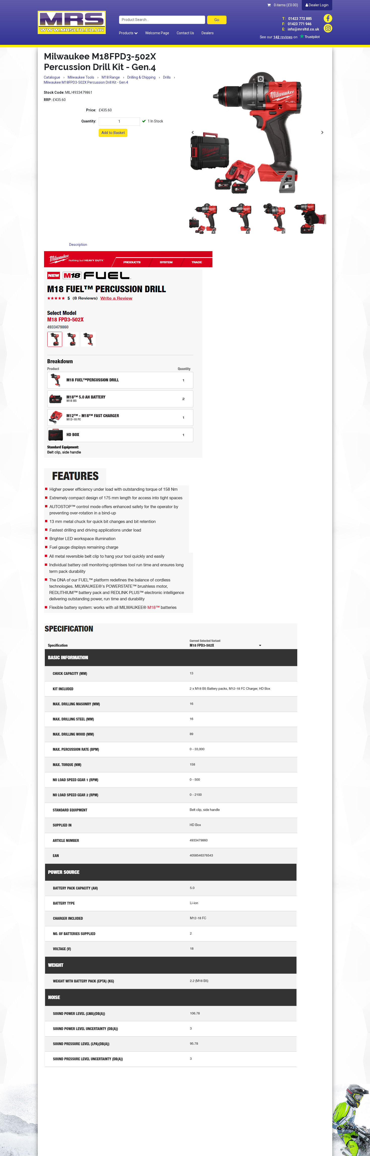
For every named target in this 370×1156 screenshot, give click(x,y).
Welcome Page (157, 33)
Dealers (208, 33)
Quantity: (88, 121)
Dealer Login (318, 5)
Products (126, 33)
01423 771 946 (296, 24)
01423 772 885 (297, 19)
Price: (91, 110)
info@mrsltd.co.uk (300, 29)
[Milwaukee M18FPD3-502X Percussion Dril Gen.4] (257, 132)
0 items (285, 5)
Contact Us (185, 33)
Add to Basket (113, 132)
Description (78, 245)
